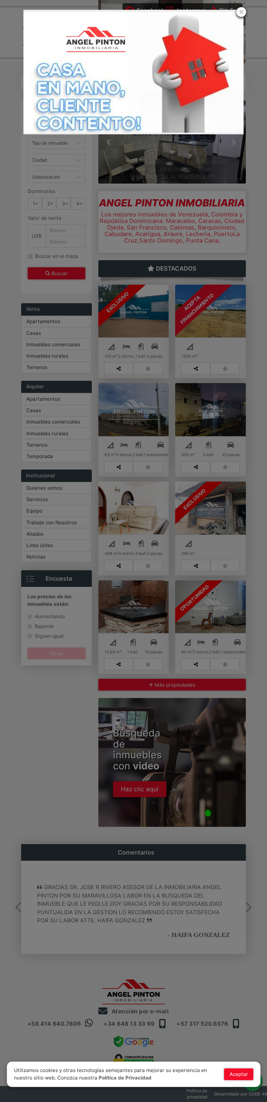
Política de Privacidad (125, 1078)
